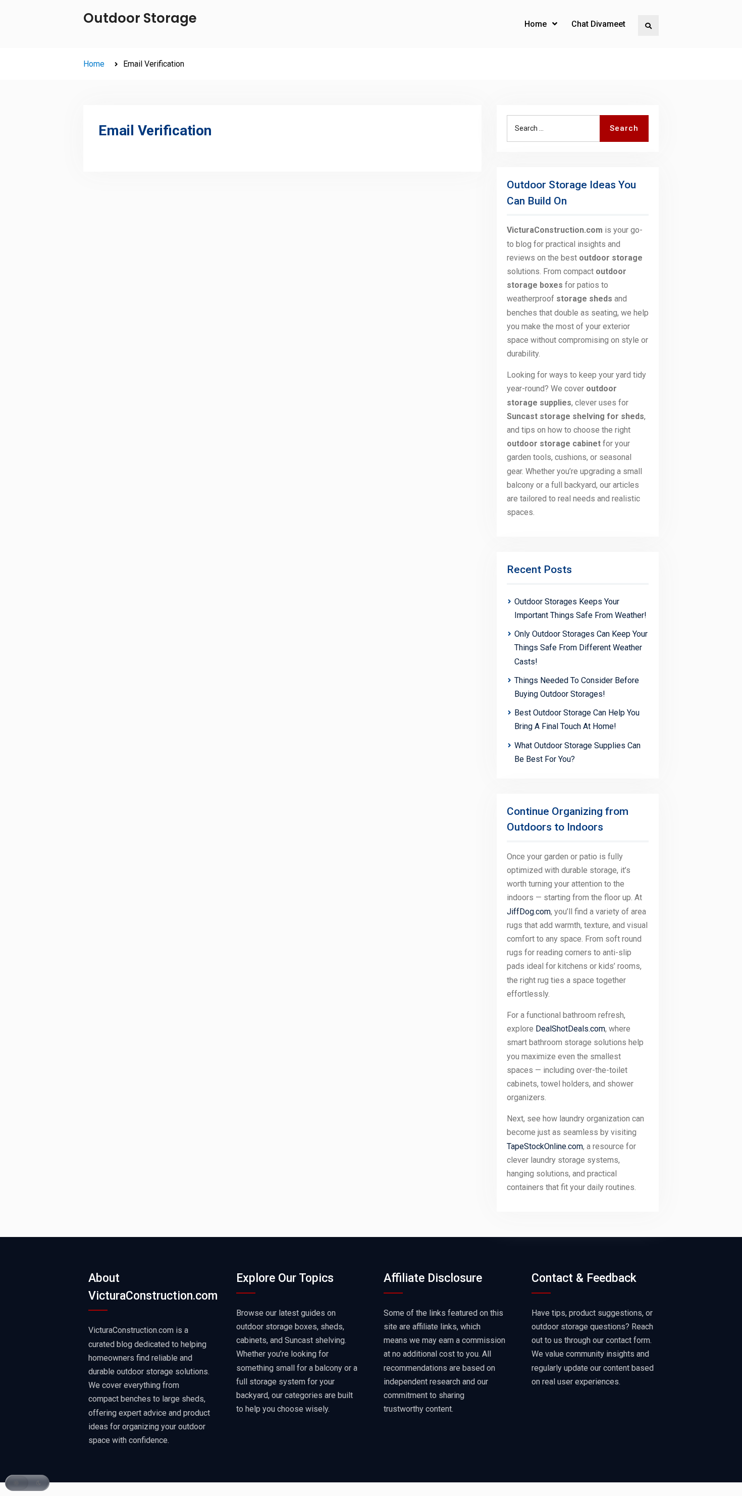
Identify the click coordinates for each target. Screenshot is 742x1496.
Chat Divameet (598, 24)
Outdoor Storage (140, 18)
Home (535, 24)
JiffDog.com (529, 911)
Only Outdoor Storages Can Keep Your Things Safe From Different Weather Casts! (581, 647)
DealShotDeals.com (570, 1029)
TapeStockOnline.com (545, 1146)
